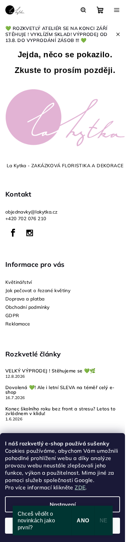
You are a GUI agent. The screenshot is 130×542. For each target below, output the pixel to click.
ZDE (80, 487)
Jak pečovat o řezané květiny (37, 290)
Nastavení (63, 504)
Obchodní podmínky (27, 307)
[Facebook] (13, 233)
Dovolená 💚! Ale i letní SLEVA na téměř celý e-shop (59, 389)
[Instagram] (29, 233)
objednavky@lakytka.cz (31, 212)
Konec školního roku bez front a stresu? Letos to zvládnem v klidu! (60, 411)
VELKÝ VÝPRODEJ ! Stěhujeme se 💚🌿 (50, 370)
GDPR (12, 315)
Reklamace (17, 324)
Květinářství (18, 282)
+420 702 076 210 (25, 219)
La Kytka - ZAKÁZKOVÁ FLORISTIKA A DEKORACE (65, 166)
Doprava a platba (24, 299)
